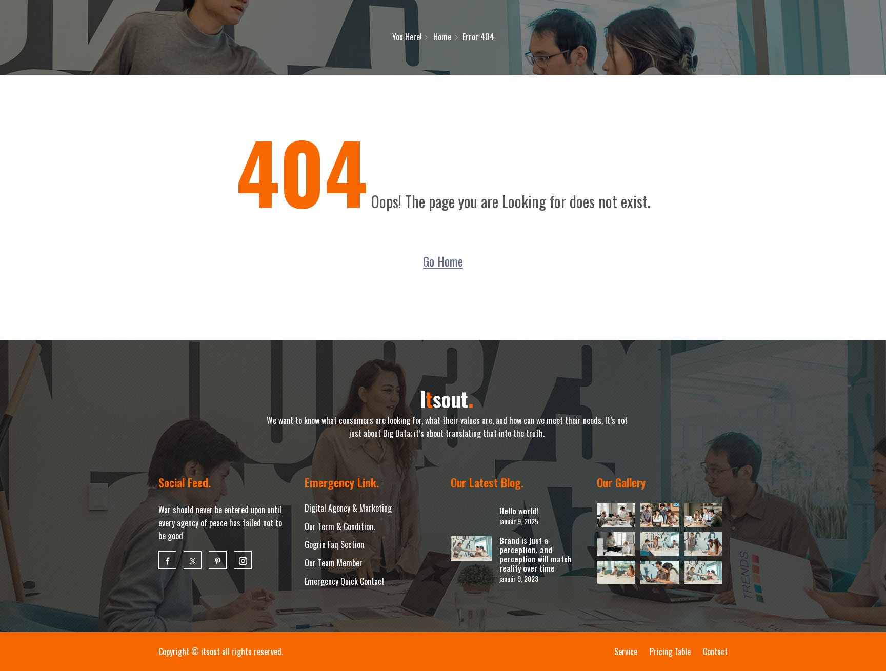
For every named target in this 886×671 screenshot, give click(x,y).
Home (442, 37)
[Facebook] (167, 560)
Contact (715, 651)
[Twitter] (193, 560)
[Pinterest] (218, 560)
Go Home (443, 261)
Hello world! (518, 510)
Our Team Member (334, 563)
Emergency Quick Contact (345, 581)
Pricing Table (670, 651)
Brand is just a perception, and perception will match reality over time (535, 554)
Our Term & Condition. (340, 526)
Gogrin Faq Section (334, 544)
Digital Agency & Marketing (348, 508)
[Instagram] (243, 560)
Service (625, 651)
